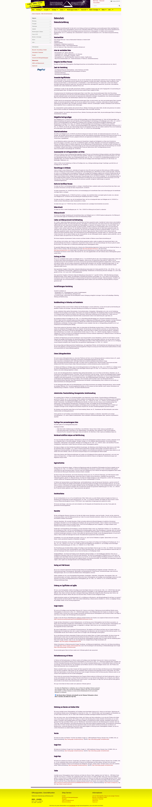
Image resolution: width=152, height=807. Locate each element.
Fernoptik (46, 9)
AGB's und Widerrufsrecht (38, 63)
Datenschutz (35, 60)
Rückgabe (64, 799)
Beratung (38, 9)
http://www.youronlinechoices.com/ (62, 250)
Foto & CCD (83, 9)
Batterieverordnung (66, 801)
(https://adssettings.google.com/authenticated (64, 647)
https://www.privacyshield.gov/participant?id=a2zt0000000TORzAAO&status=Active (73, 782)
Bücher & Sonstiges (94, 9)
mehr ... (110, 9)
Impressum (34, 65)
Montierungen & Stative (72, 9)
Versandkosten (72, 805)
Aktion (103, 9)
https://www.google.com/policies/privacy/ (74, 739)
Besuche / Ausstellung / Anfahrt (39, 49)
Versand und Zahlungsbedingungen (40, 57)
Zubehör (62, 9)
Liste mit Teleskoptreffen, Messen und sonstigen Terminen (105, 796)
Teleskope (54, 9)
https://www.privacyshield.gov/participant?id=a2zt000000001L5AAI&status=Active (73, 619)
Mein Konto (95, 0)
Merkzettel (101, 0)
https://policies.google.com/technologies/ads (70, 645)
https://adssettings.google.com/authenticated (98, 739)
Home (33, 9)
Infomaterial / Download (37, 52)
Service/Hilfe (96, 2)
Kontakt (34, 55)
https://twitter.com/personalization (64, 784)
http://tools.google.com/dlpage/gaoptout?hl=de (70, 641)
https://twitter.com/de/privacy (111, 782)
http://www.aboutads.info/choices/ (90, 248)
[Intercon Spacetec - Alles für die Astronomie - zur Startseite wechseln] (60, 4)
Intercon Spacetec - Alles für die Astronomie (42, 13)
